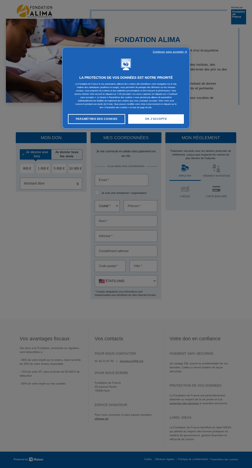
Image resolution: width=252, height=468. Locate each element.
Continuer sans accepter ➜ (170, 51)
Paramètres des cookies (96, 118)
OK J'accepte (156, 118)
